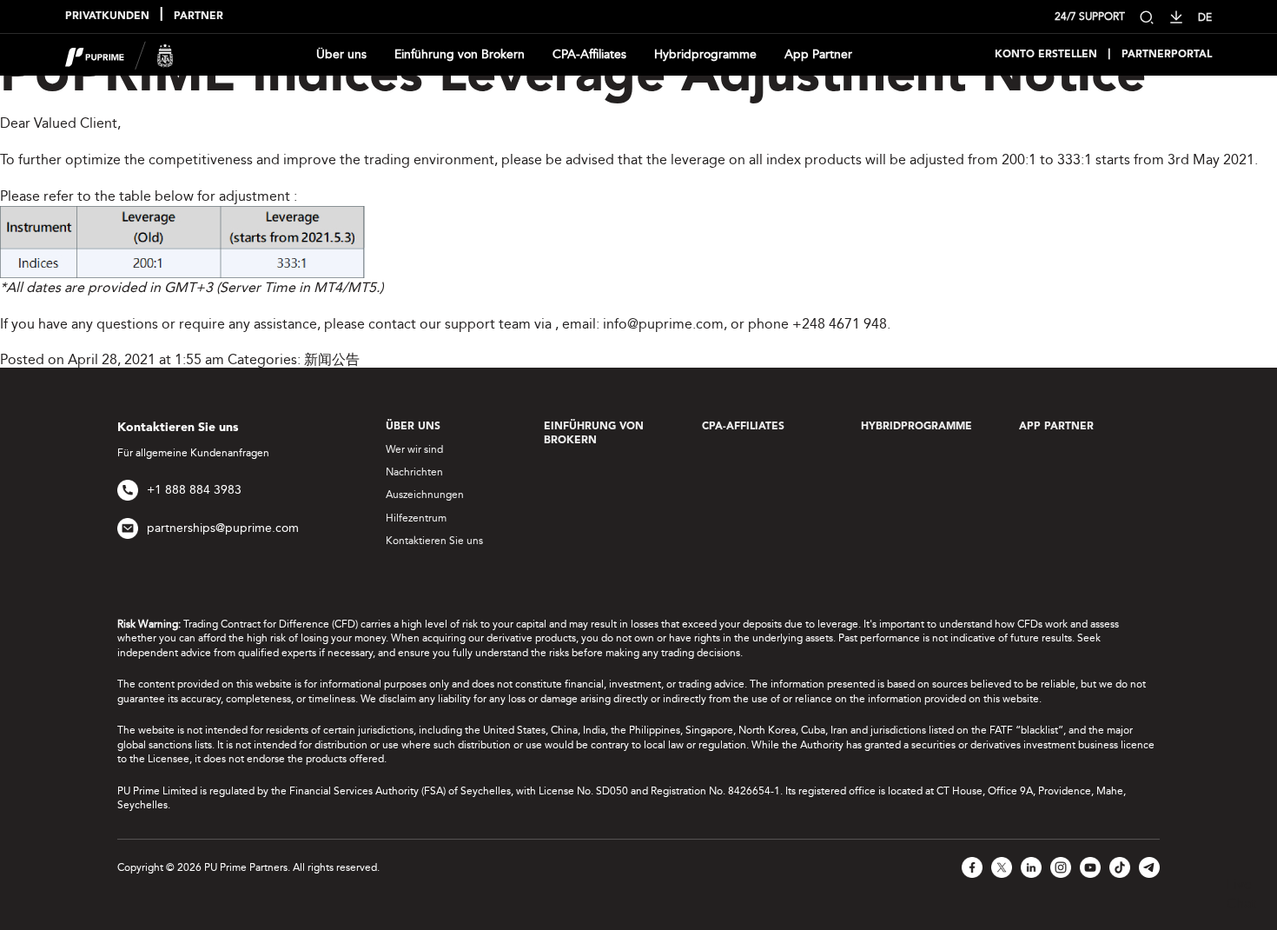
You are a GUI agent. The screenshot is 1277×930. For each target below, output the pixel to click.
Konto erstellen (1046, 55)
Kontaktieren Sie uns (434, 541)
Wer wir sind (414, 449)
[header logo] (119, 53)
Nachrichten (414, 472)
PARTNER (198, 16)
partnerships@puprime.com (223, 528)
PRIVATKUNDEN (107, 16)
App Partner (818, 54)
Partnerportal (1167, 55)
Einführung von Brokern (459, 54)
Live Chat (1241, 894)
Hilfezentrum (416, 518)
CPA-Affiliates (589, 54)
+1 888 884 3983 (194, 489)
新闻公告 (332, 359)
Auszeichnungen (425, 494)
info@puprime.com (663, 324)
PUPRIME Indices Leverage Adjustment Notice (573, 77)
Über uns (341, 54)
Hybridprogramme (705, 54)
